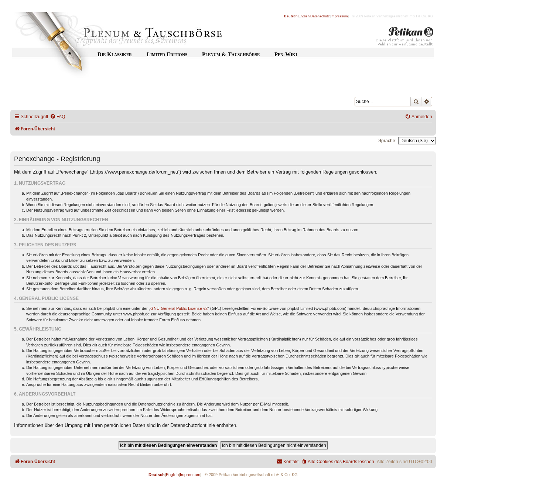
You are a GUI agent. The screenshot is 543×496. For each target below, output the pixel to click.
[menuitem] (57, 117)
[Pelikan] (405, 38)
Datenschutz (320, 16)
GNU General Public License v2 (179, 308)
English (304, 16)
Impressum (339, 16)
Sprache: (387, 140)
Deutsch (291, 16)
